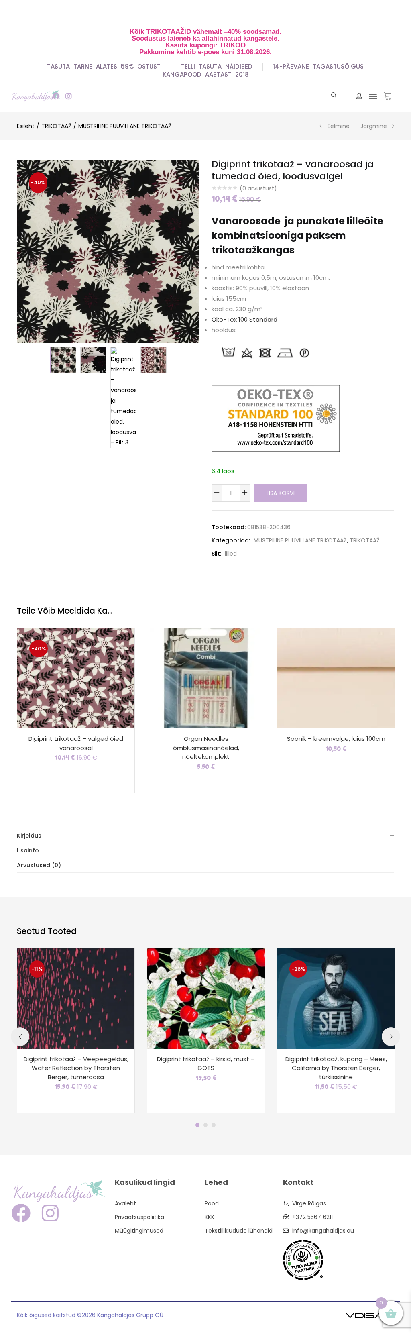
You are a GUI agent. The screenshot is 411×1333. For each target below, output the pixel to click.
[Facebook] (56, 96)
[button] (372, 95)
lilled (231, 554)
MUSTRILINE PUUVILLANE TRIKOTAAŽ (124, 126)
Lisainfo (28, 850)
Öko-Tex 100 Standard (244, 319)
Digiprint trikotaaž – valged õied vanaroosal (75, 743)
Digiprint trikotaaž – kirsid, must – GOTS (206, 1063)
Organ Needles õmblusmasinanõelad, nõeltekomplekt (206, 747)
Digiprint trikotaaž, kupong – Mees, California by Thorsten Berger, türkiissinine (336, 1068)
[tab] (205, 835)
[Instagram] (68, 96)
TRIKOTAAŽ (56, 126)
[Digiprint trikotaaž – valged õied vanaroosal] (75, 678)
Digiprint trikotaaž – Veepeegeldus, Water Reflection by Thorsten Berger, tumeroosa (76, 1068)
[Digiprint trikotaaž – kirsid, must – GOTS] (206, 998)
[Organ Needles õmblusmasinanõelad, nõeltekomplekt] (206, 678)
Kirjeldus (29, 836)
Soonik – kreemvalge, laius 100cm (336, 738)
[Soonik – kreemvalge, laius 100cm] (336, 678)
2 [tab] (205, 1125)
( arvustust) (258, 188)
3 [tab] (214, 1125)
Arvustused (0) (39, 865)
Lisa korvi (281, 493)
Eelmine (339, 126)
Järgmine (373, 126)
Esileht (26, 126)
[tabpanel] (76, 1030)
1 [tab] (197, 1125)
